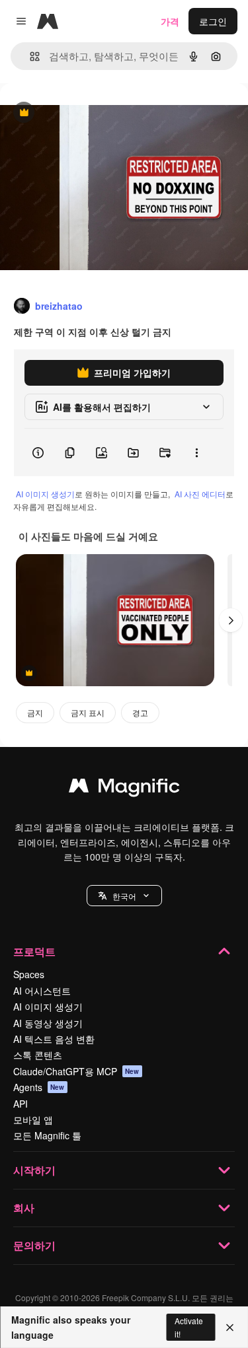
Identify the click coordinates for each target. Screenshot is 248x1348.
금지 (35, 712)
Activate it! (189, 1327)
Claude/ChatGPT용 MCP (76, 1071)
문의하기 (34, 1245)
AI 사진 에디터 (200, 493)
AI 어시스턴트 (42, 990)
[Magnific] (124, 788)
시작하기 (34, 1170)
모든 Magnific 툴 (47, 1135)
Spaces (28, 974)
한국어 (124, 896)
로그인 (213, 21)
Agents (39, 1087)
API (20, 1103)
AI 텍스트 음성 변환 (54, 1039)
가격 (170, 21)
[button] (124, 895)
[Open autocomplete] (29, 56)
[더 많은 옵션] (196, 452)
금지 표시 (87, 712)
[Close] (230, 1327)
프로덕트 (34, 951)
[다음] (231, 620)
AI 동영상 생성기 (48, 1023)
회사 (23, 1207)
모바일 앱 (33, 1119)
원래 (76, 113)
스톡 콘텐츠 (37, 1054)
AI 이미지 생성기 (45, 493)
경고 (140, 712)
